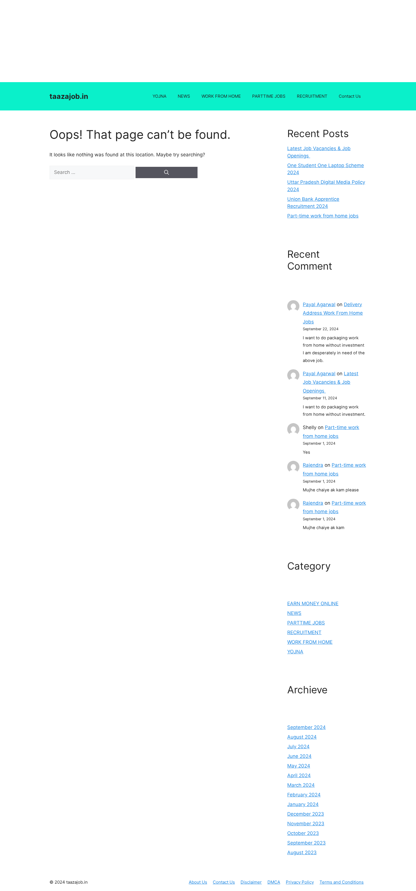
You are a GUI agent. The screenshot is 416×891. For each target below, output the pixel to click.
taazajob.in (69, 96)
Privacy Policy (300, 882)
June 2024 (299, 756)
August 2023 (302, 852)
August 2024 (302, 737)
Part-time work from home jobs (323, 216)
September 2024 (306, 727)
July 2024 (298, 746)
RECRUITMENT (312, 96)
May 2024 (298, 766)
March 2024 (301, 785)
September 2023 (306, 843)
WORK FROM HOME (221, 96)
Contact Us (350, 96)
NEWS (184, 96)
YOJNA (159, 96)
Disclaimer (251, 882)
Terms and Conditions (341, 882)
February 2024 (304, 795)
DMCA (273, 882)
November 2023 (305, 823)
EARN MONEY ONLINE (312, 603)
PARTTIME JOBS (269, 96)
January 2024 (303, 804)
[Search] (167, 172)
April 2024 (299, 775)
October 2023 (303, 833)
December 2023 (305, 814)
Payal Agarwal (319, 304)
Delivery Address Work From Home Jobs (333, 313)
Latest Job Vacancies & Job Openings (330, 382)
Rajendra (313, 465)
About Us (198, 882)
